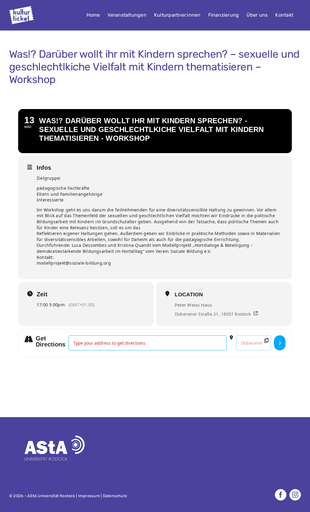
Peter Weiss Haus (193, 305)
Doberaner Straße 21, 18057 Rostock (213, 314)
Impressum (89, 496)
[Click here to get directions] (279, 342)
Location (189, 294)
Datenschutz (115, 496)
